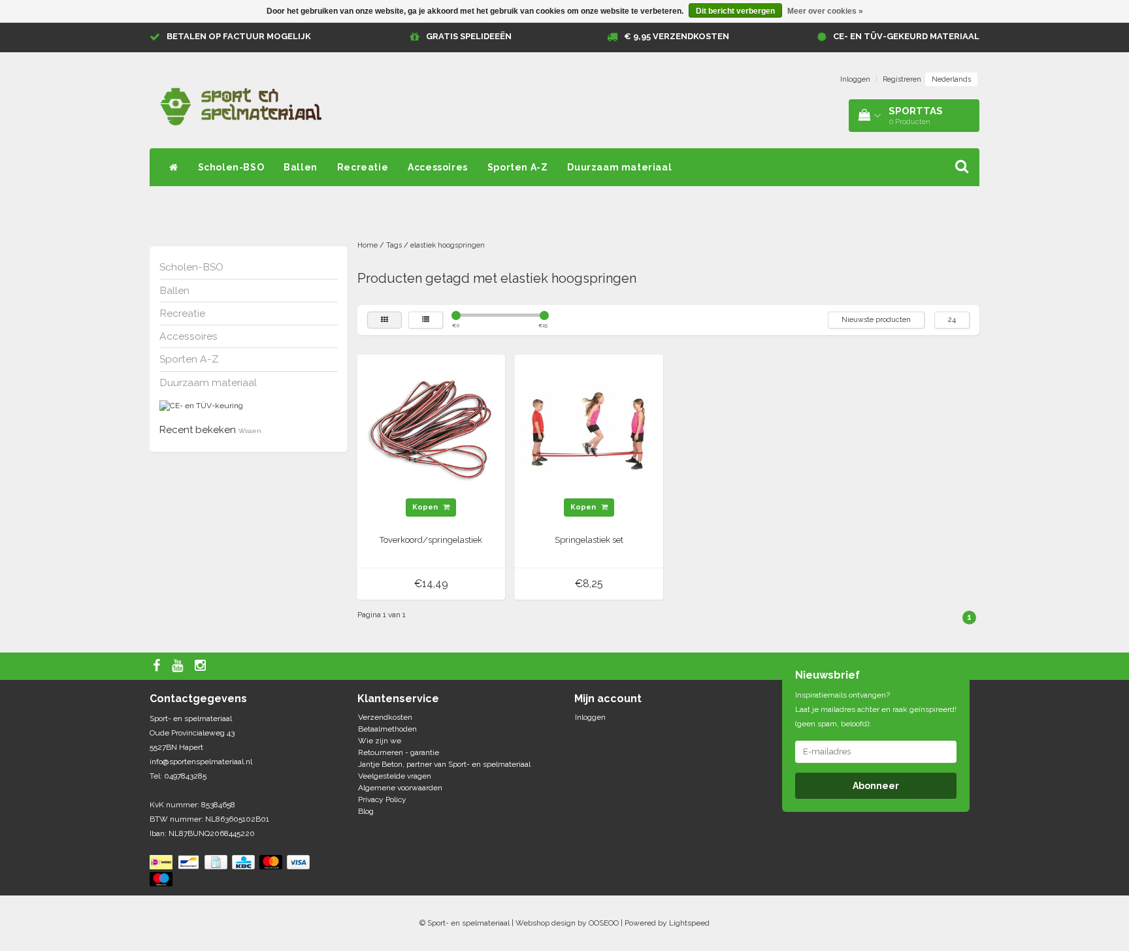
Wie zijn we (379, 740)
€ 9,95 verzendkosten (676, 36)
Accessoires (438, 167)
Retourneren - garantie (398, 752)
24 (952, 319)
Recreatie (362, 167)
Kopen (426, 507)
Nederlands (951, 79)
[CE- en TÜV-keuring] (201, 405)
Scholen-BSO (231, 167)
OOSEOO (604, 922)
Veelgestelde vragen (394, 776)
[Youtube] (179, 666)
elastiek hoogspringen (447, 245)
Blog (366, 811)
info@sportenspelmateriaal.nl (201, 761)
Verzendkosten (385, 717)
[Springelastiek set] (589, 428)
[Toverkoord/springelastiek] (431, 428)
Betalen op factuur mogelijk (239, 36)
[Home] (174, 167)
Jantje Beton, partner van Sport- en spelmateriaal (444, 764)
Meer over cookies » (825, 11)
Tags (394, 245)
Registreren (902, 79)
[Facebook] (158, 666)
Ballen (301, 167)
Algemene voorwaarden (400, 787)
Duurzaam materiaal (619, 167)
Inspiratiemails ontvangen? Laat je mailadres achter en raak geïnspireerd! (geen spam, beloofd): (876, 709)
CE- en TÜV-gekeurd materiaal (906, 36)
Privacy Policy (382, 799)
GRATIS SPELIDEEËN (469, 36)
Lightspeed (689, 922)
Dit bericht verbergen (735, 11)
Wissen (249, 430)
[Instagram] (202, 666)
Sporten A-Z (517, 167)
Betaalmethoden (387, 728)
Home (367, 245)
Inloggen (855, 79)
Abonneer (876, 786)
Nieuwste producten (876, 319)
